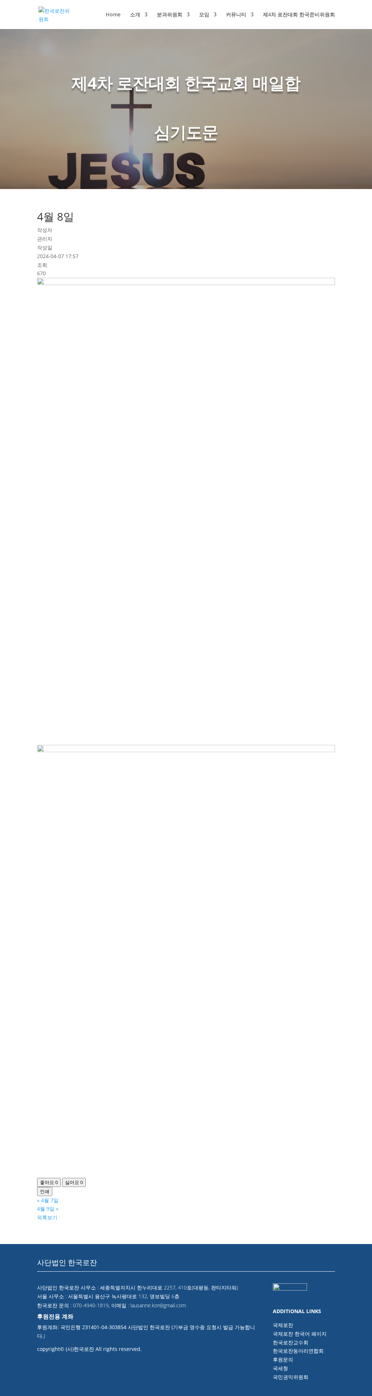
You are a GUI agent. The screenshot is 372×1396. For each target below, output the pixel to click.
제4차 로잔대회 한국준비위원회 (299, 15)
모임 (204, 15)
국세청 (280, 1368)
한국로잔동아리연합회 (298, 1350)
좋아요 (49, 1182)
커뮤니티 (236, 15)
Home (113, 15)
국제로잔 (283, 1324)
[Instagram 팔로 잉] (328, 1265)
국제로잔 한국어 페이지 (300, 1333)
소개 (135, 15)
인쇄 (44, 1191)
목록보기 (47, 1217)
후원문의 (283, 1359)
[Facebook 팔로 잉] (296, 1265)
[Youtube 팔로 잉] (312, 1265)
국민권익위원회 (290, 1376)
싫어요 (74, 1182)
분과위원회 (169, 15)
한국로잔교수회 (290, 1342)
